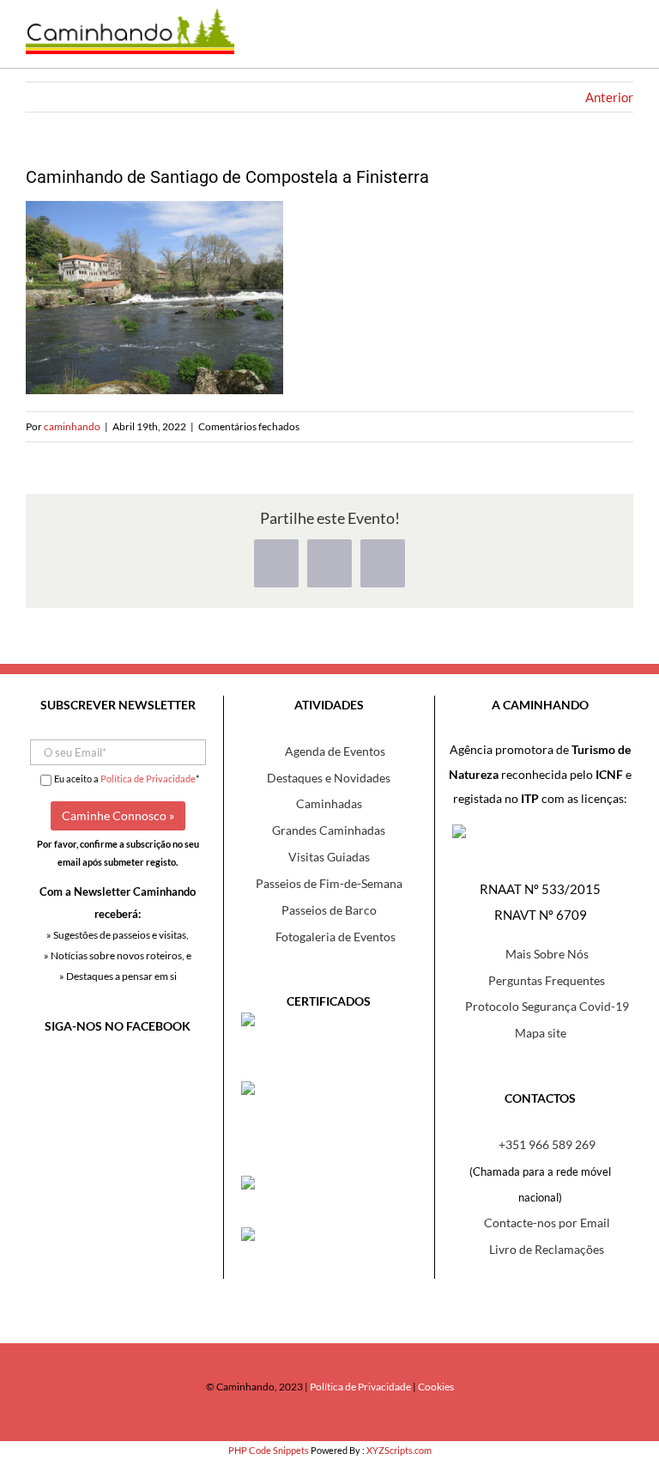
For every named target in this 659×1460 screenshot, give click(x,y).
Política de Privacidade (148, 778)
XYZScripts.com (399, 1450)
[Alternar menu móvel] (620, 42)
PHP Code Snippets (268, 1450)
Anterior (609, 97)
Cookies (436, 1386)
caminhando (72, 426)
